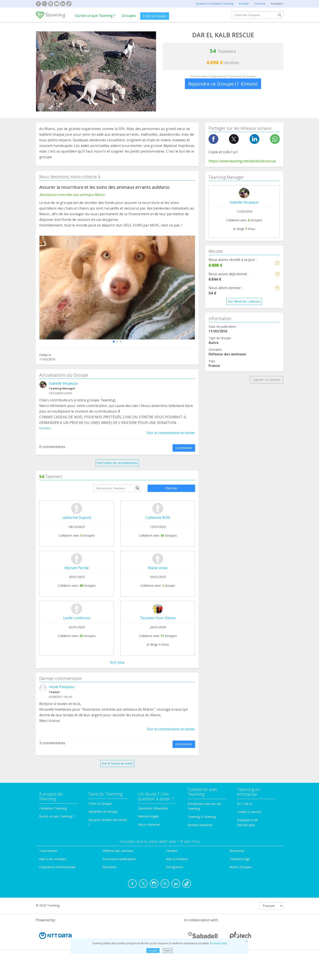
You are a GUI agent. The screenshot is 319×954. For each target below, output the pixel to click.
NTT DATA (244, 804)
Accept (153, 950)
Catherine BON (157, 517)
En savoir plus (218, 943)
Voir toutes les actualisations (117, 463)
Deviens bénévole (199, 825)
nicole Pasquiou (61, 686)
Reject (167, 950)
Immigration (174, 867)
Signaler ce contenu (266, 380)
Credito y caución (249, 812)
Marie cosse (158, 567)
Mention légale (148, 816)
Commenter (183, 448)
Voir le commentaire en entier (171, 432)
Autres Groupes (241, 867)
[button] (114, 341)
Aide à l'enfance (177, 859)
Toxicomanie (48, 851)
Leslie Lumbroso (76, 617)
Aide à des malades (52, 859)
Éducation (110, 867)
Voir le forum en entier (117, 763)
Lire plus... (45, 428)
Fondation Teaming (53, 808)
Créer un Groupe (154, 16)
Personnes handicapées (119, 859)
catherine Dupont (76, 517)
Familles (172, 851)
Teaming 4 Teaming (201, 817)
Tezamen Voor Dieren (158, 617)
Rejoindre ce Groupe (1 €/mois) (223, 83)
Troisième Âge (240, 859)
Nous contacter (149, 824)
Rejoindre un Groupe (103, 811)
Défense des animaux (118, 851)
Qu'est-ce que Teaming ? (95, 15)
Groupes (129, 15)
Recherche (237, 851)
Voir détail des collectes (244, 301)
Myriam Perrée (76, 567)
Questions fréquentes (153, 808)
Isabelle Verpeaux (63, 383)
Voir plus (117, 662)
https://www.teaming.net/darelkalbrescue (242, 161)
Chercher (171, 488)
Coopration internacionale (57, 867)
